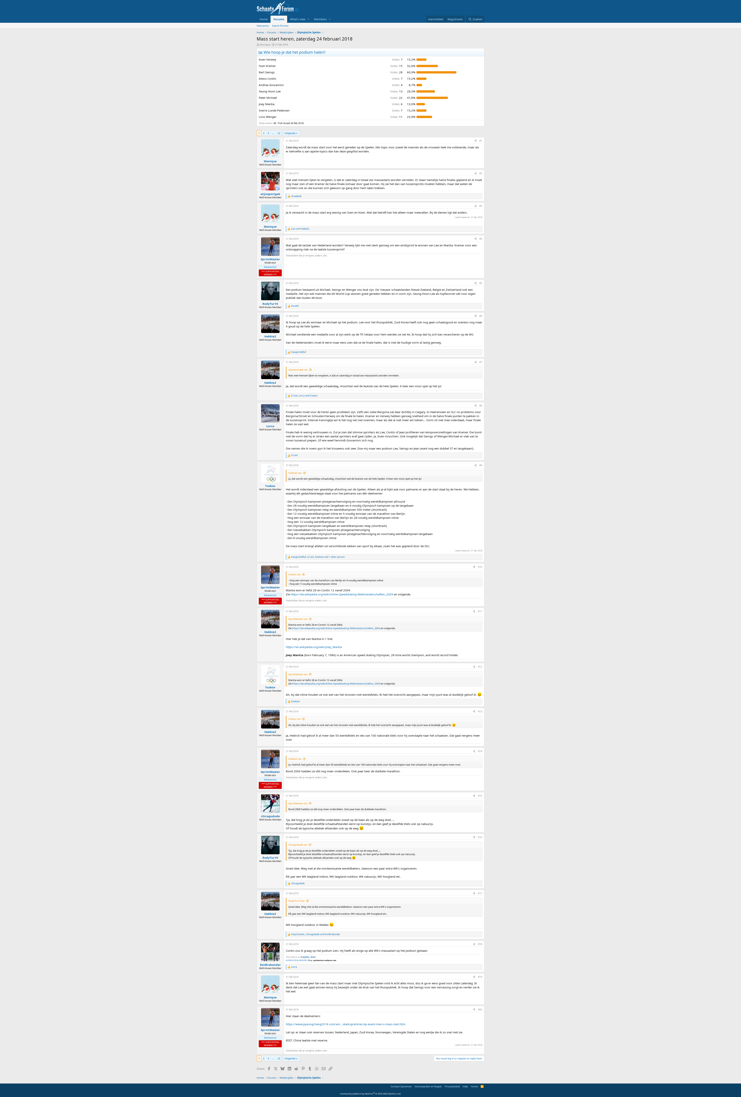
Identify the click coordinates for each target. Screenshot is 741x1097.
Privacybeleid (452, 1086)
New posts (263, 25)
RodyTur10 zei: (296, 901)
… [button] (273, 133)
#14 (480, 751)
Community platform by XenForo (370, 1093)
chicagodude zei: (297, 844)
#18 (480, 944)
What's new (297, 19)
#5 (480, 283)
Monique (265, 44)
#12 (480, 666)
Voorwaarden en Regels (428, 1086)
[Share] (475, 141)
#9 (480, 465)
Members (320, 19)
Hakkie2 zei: (295, 473)
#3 (480, 206)
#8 (480, 405)
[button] (308, 19)
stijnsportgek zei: (298, 369)
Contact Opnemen (401, 1086)
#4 (480, 238)
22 (278, 133)
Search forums (280, 25)
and (300, 228)
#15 (480, 795)
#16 (480, 837)
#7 (480, 362)
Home (264, 19)
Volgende (289, 133)
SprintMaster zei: (298, 619)
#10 (480, 567)
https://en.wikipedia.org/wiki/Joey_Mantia (314, 647)
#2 (480, 173)
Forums (278, 19)
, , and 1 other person (318, 557)
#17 (480, 893)
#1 (480, 140)
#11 (480, 611)
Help (465, 1086)
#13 (480, 711)
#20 (480, 1009)
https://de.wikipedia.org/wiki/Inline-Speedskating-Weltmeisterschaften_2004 (342, 594)
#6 (480, 316)
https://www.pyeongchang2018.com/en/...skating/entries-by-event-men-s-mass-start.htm (345, 1024)
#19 (480, 977)
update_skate (309, 957)
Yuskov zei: (294, 574)
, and (304, 395)
